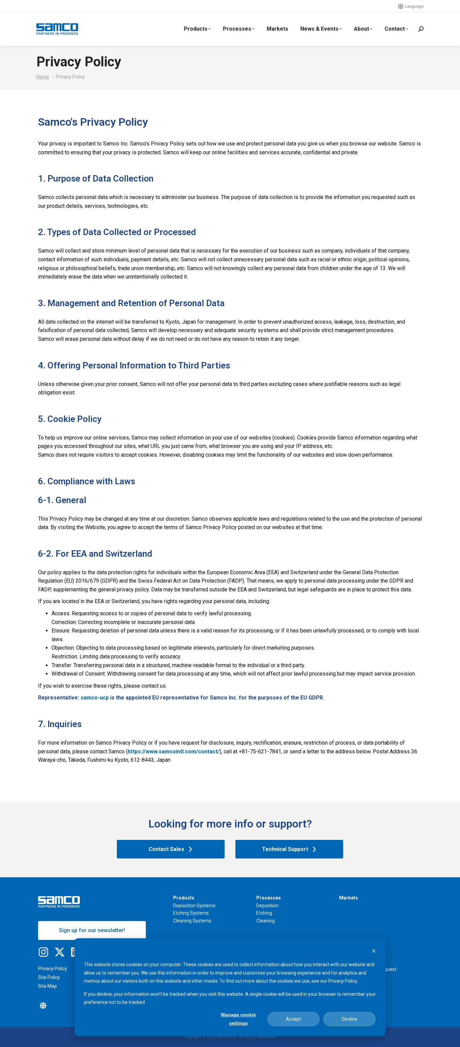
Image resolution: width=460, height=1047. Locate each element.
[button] (43, 1006)
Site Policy (49, 977)
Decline (349, 1019)
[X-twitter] (59, 952)
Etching (264, 913)
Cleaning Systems (192, 920)
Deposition (267, 905)
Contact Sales (166, 849)
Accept (293, 1019)
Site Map (47, 986)
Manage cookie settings (238, 1019)
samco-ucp (94, 697)
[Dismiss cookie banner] (373, 952)
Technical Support (285, 849)
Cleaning (265, 920)
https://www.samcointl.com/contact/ (174, 751)
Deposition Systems (194, 905)
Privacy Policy (52, 968)
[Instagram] (43, 952)
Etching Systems (191, 913)
